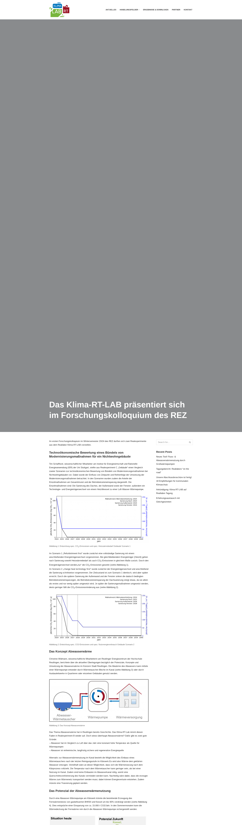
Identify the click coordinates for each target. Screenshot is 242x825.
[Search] (190, 442)
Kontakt (188, 10)
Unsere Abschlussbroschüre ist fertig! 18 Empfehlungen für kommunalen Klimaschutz (174, 481)
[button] (139, 9)
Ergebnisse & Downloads (155, 10)
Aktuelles (111, 10)
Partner (176, 10)
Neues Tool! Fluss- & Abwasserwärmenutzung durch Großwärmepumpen (170, 460)
